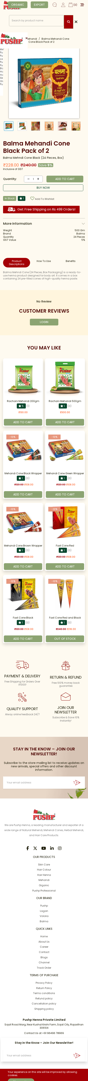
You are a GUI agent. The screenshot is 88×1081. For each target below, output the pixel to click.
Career (44, 946)
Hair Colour (44, 869)
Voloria (44, 916)
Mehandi (31, 39)
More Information (17, 223)
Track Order (44, 967)
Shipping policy (44, 1009)
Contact (44, 952)
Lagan (44, 911)
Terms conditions (44, 993)
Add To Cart (23, 422)
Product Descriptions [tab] (16, 262)
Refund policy (44, 998)
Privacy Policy (44, 983)
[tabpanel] (44, 275)
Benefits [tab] (71, 261)
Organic (44, 885)
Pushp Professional (44, 890)
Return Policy (44, 988)
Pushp (44, 905)
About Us (44, 941)
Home (44, 936)
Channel (44, 962)
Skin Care (44, 864)
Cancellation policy (44, 1003)
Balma (44, 921)
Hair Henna (44, 875)
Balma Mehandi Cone (55, 39)
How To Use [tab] (44, 261)
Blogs (44, 957)
